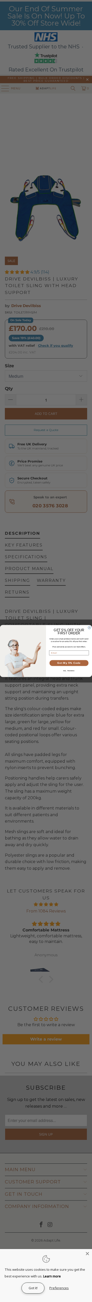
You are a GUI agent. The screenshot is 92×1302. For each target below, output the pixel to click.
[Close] (87, 1253)
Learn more (52, 1276)
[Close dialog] (89, 627)
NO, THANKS (69, 670)
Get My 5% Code (68, 663)
